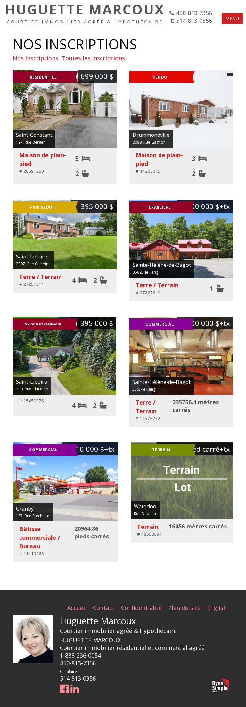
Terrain (147, 526)
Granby (25, 508)
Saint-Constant (34, 134)
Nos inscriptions (35, 58)
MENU (232, 18)
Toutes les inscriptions (93, 58)
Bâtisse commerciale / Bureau (39, 537)
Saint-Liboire (31, 256)
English (217, 608)
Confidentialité (141, 608)
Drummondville (151, 134)
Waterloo (145, 506)
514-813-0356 (194, 20)
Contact (104, 608)
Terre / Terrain (40, 277)
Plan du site (184, 608)
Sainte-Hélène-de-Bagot (162, 264)
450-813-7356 (194, 13)
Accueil (76, 608)
